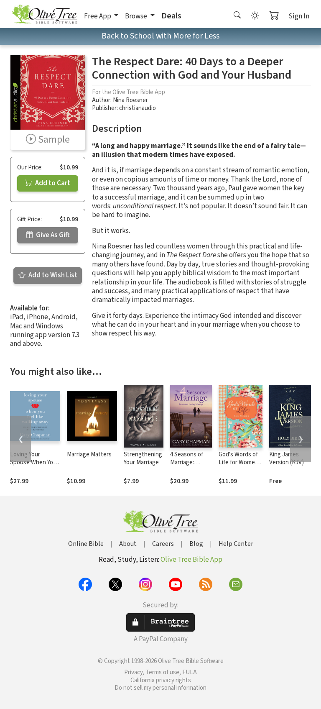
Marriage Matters (89, 454)
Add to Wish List (52, 275)
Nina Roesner (130, 100)
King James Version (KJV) (286, 458)
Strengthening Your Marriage (143, 458)
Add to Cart (52, 183)
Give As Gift (52, 235)
